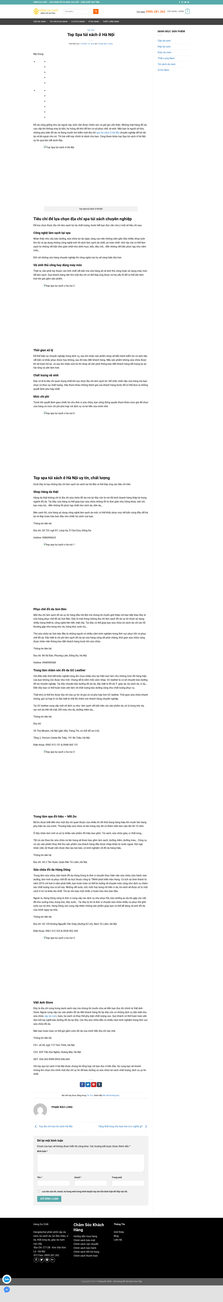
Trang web (117, 1177)
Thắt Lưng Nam (111, 21)
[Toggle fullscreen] (21, 1288)
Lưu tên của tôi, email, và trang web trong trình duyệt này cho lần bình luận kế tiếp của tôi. (85, 1191)
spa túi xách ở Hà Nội (107, 132)
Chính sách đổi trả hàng (86, 1251)
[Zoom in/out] (30, 1288)
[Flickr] (52, 1259)
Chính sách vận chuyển (86, 1244)
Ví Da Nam (163, 70)
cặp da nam (50, 1016)
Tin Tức (90, 30)
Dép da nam (164, 46)
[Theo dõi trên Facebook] (179, 2)
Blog (116, 1236)
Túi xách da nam (167, 64)
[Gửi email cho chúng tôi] (188, 2)
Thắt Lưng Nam (166, 58)
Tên (39, 1177)
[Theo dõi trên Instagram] (182, 2)
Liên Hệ (118, 1239)
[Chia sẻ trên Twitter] (88, 1084)
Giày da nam (164, 52)
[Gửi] (95, 11)
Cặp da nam (164, 40)
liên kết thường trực (111, 1095)
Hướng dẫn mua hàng (85, 1236)
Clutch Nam (77, 21)
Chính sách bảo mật (84, 1240)
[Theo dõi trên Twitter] (185, 2)
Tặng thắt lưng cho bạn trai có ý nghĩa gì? (121, 1126)
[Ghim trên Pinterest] (93, 1084)
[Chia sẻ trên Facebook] (82, 1084)
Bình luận (42, 1151)
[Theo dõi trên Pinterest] (47, 1259)
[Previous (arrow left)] (3, 1297)
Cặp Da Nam (39, 21)
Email (77, 1177)
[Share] (12, 1288)
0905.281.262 (155, 11)
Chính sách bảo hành (85, 1248)
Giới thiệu (119, 1232)
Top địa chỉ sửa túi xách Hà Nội (55, 1126)
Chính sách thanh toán (86, 1255)
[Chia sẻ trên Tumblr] (99, 1084)
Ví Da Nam (93, 21)
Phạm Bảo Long (105, 44)
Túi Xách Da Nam (58, 21)
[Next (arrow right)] (12, 1297)
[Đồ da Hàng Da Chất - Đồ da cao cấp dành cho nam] (46, 11)
